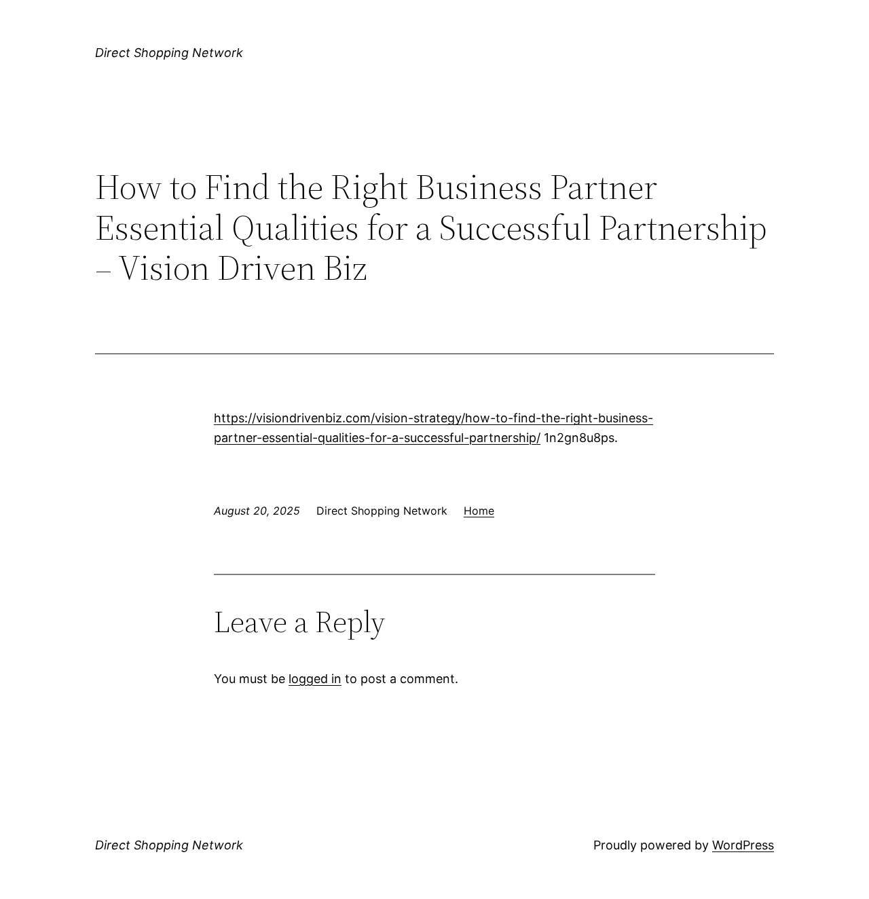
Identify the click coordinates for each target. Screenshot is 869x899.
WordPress (743, 845)
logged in (315, 679)
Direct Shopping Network (169, 52)
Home (479, 510)
